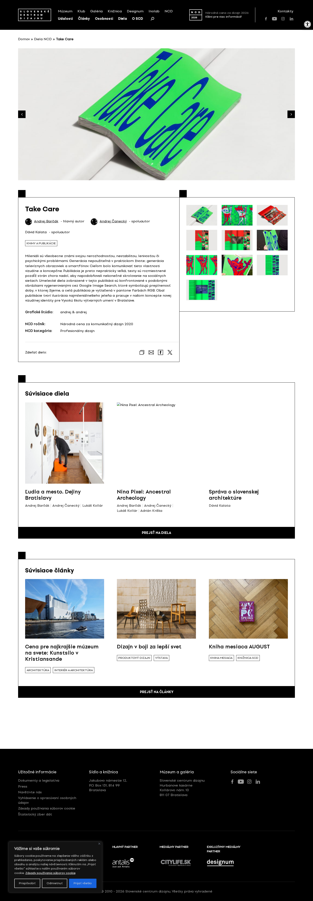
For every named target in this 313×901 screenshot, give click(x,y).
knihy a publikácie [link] (41, 243)
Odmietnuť (55, 883)
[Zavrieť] (99, 844)
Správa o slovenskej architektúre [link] (234, 495)
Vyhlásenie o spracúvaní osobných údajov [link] (47, 800)
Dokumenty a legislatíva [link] (38, 780)
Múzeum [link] (65, 11)
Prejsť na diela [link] (156, 533)
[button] (291, 114)
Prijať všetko (83, 883)
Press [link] (22, 786)
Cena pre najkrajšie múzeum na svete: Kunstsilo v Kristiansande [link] (62, 653)
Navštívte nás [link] (30, 792)
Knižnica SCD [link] (248, 658)
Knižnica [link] (115, 11)
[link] (307, 24)
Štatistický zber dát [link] (35, 814)
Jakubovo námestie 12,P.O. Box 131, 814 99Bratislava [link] (108, 785)
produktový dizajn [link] (134, 658)
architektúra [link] (38, 670)
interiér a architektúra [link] (73, 670)
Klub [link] (81, 11)
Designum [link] (135, 11)
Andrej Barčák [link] (46, 221)
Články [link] (84, 19)
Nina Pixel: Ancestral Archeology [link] (144, 495)
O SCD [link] (137, 19)
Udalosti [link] (65, 19)
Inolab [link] (154, 11)
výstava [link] (161, 658)
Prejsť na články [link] (156, 692)
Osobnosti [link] (104, 19)
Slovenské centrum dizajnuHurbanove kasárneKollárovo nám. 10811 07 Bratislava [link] (182, 787)
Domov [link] (24, 39)
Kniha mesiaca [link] (221, 658)
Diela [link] (122, 19)
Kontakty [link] (285, 11)
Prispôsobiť (27, 883)
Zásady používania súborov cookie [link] (50, 873)
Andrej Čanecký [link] (113, 221)
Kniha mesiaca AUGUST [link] (239, 647)
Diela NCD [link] (43, 39)
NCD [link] (169, 11)
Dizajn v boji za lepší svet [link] (149, 647)
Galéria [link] (96, 11)
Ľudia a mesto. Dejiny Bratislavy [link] (53, 495)
